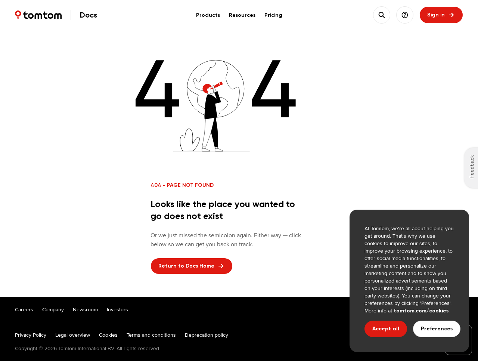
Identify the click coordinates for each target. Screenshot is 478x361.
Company (53, 309)
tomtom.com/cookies (421, 311)
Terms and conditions (151, 335)
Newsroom (85, 309)
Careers (24, 309)
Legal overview (72, 335)
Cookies (108, 335)
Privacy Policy (30, 335)
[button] (404, 15)
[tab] (208, 15)
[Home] (38, 14)
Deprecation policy (206, 335)
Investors (117, 309)
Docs (88, 14)
